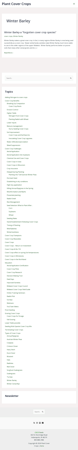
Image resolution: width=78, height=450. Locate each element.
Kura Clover (11, 353)
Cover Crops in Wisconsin (16, 165)
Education (8, 263)
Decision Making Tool (14, 276)
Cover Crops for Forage (15, 316)
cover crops (8, 36)
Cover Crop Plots (13, 269)
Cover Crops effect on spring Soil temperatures (22, 253)
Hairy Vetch (11, 350)
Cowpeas (10, 343)
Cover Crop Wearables (13, 239)
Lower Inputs (11, 123)
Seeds (39, 432)
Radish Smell (11, 199)
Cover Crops (9, 242)
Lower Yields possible (12, 323)
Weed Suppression (13, 145)
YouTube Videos (13, 307)
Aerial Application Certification (17, 266)
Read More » (8, 53)
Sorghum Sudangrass (14, 370)
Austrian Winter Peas (14, 339)
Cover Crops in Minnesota (14, 256)
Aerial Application (13, 151)
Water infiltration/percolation (17, 142)
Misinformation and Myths (16, 192)
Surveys (9, 300)
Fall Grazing (11, 320)
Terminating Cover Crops (14, 330)
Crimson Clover (12, 346)
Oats (8, 360)
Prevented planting (14, 195)
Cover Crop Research (14, 272)
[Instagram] (37, 423)
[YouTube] (40, 423)
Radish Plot (11, 296)
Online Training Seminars (16, 293)
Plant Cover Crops (16, 4)
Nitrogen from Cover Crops (18, 116)
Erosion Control (12, 110)
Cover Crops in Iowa (14, 162)
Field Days (10, 279)
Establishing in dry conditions (17, 181)
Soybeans (12, 212)
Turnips (10, 377)
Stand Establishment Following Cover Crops (22, 222)
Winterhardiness (13, 232)
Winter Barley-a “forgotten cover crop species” (30, 32)
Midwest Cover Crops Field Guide (18, 289)
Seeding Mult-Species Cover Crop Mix (18, 326)
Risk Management (13, 202)
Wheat (11, 215)
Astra (42, 446)
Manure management (14, 126)
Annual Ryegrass (13, 336)
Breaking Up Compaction (16, 103)
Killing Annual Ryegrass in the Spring (20, 188)
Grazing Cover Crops (12, 313)
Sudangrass (11, 373)
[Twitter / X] (34, 423)
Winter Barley (18, 36)
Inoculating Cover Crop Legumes (20, 138)
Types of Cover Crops (12, 333)
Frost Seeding (10, 310)
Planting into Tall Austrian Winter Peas (23, 175)
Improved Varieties (13, 283)
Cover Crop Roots (15, 106)
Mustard (10, 356)
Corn (10, 208)
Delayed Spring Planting (15, 172)
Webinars (10, 303)
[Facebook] (43, 423)
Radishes (10, 363)
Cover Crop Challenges (13, 149)
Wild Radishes (12, 229)
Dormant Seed (12, 178)
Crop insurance (12, 168)
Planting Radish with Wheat (18, 119)
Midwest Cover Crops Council (17, 286)
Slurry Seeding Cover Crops (18, 129)
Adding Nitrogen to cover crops (16, 97)
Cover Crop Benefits (12, 101)
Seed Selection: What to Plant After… (20, 205)
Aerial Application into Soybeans (18, 155)
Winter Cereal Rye (13, 384)
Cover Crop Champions (13, 235)
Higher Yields (11, 113)
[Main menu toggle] (74, 4)
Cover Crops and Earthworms (19, 135)
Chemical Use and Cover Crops (18, 158)
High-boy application (14, 185)
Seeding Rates (12, 218)
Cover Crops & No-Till (13, 249)
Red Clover (10, 367)
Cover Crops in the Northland (15, 259)
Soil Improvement (13, 132)
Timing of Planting (13, 225)
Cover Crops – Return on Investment (18, 246)
